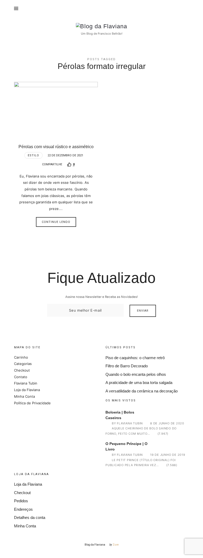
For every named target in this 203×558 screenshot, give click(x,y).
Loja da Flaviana (27, 390)
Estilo (33, 155)
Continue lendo (56, 222)
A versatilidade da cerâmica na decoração (141, 391)
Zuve (116, 544)
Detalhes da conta (29, 517)
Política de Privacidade (32, 403)
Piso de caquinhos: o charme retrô (135, 357)
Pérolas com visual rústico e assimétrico (56, 146)
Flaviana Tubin (25, 383)
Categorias (23, 364)
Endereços (23, 509)
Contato (20, 377)
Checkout (22, 370)
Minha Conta (24, 396)
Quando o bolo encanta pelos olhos (135, 374)
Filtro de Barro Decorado (126, 366)
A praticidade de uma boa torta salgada (138, 382)
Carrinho (21, 357)
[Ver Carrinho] (184, 8)
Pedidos (21, 501)
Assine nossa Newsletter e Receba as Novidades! (101, 297)
